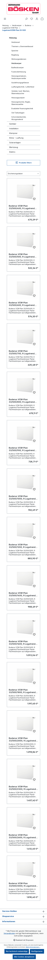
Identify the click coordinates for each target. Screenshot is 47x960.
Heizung (13, 38)
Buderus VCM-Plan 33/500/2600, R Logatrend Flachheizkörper (22, 836)
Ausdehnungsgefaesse (20, 83)
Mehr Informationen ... (33, 947)
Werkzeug (13, 147)
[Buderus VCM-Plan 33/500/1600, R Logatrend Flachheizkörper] (23, 627)
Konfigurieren (37, 951)
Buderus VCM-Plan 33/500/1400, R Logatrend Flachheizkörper (22, 594)
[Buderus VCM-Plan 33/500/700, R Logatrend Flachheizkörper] (23, 336)
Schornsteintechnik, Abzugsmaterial (18, 118)
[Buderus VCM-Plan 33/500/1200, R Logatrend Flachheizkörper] (23, 530)
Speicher (14, 51)
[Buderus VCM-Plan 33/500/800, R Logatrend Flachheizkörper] (23, 385)
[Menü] (5, 19)
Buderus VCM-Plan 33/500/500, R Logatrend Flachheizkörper (22, 255)
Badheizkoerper (17, 67)
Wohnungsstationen (18, 59)
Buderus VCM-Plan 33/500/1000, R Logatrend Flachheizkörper (22, 497)
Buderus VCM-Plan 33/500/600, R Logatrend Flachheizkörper (22, 303)
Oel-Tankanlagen (17, 113)
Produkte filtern (25, 163)
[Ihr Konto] (36, 19)
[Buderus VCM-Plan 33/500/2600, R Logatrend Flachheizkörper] (23, 820)
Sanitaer (12, 124)
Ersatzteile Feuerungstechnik (22, 108)
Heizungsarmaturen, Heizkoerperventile (18, 77)
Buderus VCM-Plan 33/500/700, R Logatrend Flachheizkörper (22, 352)
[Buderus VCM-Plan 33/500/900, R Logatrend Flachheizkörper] (23, 433)
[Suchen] (26, 19)
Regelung (15, 55)
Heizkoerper (16, 63)
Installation (13, 128)
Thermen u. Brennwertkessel (22, 46)
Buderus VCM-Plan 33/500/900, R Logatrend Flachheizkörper (22, 449)
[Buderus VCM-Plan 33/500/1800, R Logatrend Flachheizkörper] (23, 675)
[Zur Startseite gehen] (23, 9)
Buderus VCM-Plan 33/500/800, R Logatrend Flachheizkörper (22, 400)
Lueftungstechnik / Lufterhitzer (22, 87)
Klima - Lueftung (16, 138)
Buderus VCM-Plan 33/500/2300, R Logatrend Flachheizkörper (22, 787)
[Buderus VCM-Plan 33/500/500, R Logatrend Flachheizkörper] (23, 240)
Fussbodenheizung (18, 72)
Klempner (13, 133)
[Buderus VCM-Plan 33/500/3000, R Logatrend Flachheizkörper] (23, 869)
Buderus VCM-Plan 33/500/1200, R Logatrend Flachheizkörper (22, 545)
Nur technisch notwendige (16, 951)
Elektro (12, 152)
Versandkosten (9, 933)
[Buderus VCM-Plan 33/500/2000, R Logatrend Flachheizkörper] (23, 723)
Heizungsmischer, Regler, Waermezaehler (20, 103)
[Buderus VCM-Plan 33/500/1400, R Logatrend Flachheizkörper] (23, 578)
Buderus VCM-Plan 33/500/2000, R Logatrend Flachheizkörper (22, 739)
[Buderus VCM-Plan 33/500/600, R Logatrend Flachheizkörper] (23, 288)
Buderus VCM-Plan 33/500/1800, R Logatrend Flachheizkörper (22, 691)
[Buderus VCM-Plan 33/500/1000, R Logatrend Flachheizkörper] (23, 481)
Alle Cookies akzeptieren (24, 957)
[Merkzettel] (31, 19)
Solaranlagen (15, 142)
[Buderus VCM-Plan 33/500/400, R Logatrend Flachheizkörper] (23, 191)
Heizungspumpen (18, 98)
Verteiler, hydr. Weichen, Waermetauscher (20, 92)
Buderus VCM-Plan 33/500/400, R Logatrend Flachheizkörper (22, 207)
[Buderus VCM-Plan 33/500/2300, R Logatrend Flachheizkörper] (23, 772)
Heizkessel (15, 42)
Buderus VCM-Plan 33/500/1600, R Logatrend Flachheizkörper (22, 642)
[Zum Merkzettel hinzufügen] (34, 199)
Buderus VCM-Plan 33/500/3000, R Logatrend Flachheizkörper (22, 884)
